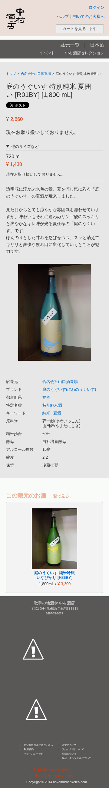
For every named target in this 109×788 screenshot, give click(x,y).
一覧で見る (59, 496)
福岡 (46, 397)
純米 (46, 413)
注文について (69, 745)
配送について (69, 754)
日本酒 (97, 45)
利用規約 (29, 749)
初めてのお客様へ (88, 16)
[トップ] (15, 18)
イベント (47, 53)
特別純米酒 (52, 405)
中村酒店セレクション (84, 53)
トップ (11, 73)
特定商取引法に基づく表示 (38, 745)
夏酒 (57, 413)
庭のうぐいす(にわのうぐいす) (69, 389)
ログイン (96, 7)
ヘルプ (63, 16)
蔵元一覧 (70, 45)
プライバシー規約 (33, 754)
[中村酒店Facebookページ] (33, 621)
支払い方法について (73, 749)
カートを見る (79, 28)
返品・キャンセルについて (76, 758)
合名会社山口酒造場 (36, 73)
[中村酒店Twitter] (36, 681)
